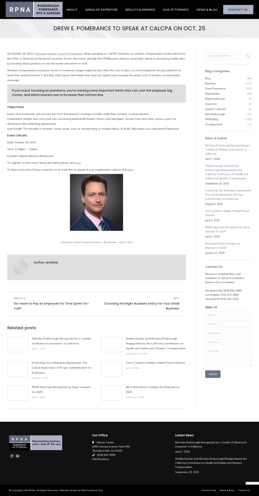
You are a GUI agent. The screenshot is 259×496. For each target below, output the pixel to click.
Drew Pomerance (83, 242)
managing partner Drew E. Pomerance (58, 53)
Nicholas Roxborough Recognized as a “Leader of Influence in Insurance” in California (61, 341)
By (110, 242)
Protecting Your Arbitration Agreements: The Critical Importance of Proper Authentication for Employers (62, 367)
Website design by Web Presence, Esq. (81, 490)
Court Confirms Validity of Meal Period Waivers (155, 362)
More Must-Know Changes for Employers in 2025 (153, 389)
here (78, 163)
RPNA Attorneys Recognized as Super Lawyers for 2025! (61, 389)
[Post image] (17, 344)
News (98, 242)
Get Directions (100, 459)
